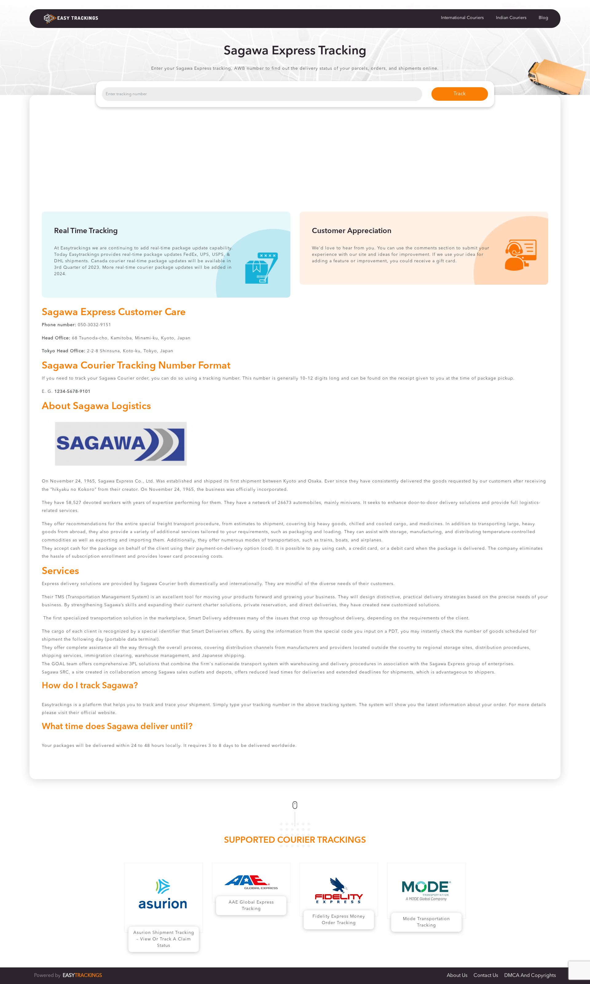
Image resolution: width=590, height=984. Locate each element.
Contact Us (486, 975)
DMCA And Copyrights (530, 975)
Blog (543, 18)
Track (460, 94)
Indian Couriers (511, 18)
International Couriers (462, 18)
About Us (457, 975)
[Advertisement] (295, 166)
